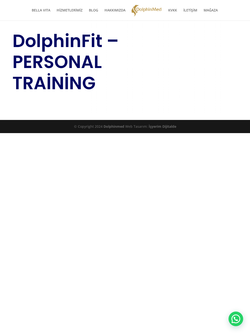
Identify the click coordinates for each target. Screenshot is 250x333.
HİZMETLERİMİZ (70, 10)
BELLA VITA (41, 10)
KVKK (172, 10)
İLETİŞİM (190, 10)
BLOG (93, 10)
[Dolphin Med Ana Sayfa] (146, 12)
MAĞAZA (211, 10)
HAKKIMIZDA (114, 10)
